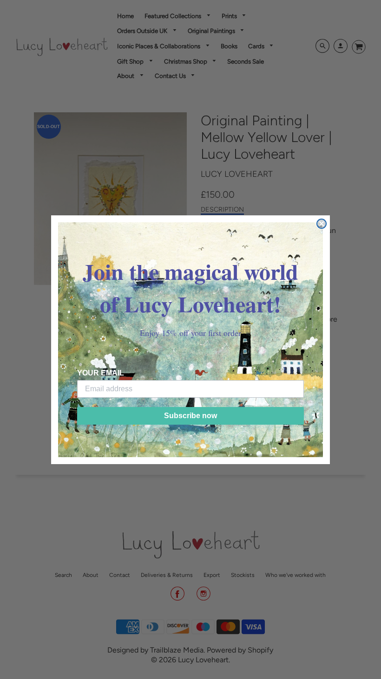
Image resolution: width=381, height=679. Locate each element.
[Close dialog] (321, 223)
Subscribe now (190, 416)
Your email (100, 373)
